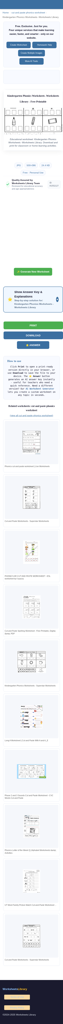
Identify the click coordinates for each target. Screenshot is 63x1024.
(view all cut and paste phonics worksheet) (31, 415)
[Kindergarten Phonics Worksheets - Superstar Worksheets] (31, 661)
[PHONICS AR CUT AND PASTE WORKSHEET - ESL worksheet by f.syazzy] (31, 552)
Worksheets (15, 989)
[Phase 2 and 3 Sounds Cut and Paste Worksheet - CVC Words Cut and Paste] (31, 771)
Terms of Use (17, 997)
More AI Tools (31, 61)
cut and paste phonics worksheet (28, 12)
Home (6, 12)
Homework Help (44, 45)
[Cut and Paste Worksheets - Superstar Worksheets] (31, 497)
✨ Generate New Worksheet (33, 271)
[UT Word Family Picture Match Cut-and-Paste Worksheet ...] (31, 881)
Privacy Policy (17, 1007)
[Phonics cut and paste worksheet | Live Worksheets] (31, 442)
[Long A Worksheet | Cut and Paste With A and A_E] (31, 716)
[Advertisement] (31, 230)
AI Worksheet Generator (40, 388)
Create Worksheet (18, 45)
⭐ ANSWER (33, 345)
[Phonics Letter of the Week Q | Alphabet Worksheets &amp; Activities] (31, 826)
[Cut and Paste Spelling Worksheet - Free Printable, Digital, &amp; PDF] (31, 607)
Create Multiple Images (31, 53)
